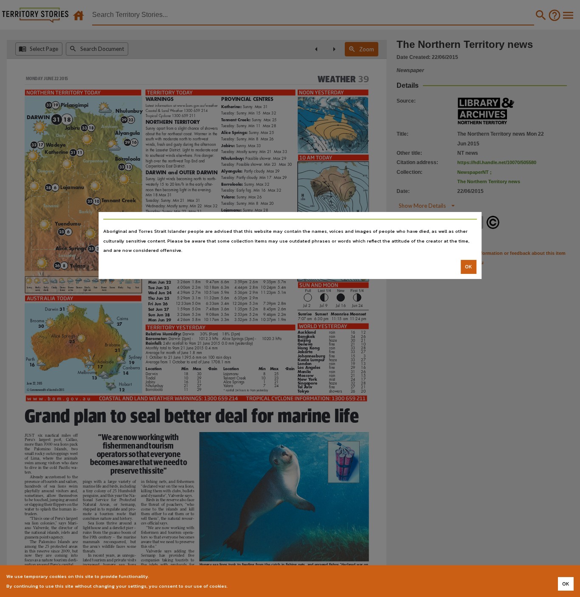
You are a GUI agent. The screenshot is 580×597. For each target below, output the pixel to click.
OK (468, 267)
